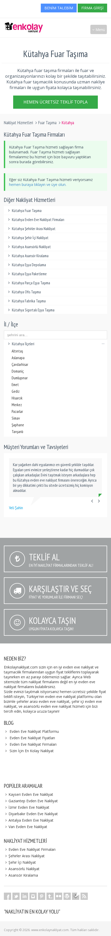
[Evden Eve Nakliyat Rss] (84, 896)
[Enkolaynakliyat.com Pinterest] (41, 896)
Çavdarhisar (20, 364)
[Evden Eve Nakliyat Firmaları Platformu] (23, 24)
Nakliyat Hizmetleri (18, 122)
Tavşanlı (17, 431)
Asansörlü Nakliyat (24, 868)
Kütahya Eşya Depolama (29, 264)
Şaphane (18, 424)
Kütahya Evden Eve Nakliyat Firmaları (38, 219)
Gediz (16, 391)
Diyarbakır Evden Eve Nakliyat (33, 813)
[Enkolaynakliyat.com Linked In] (24, 896)
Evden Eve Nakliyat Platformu (34, 731)
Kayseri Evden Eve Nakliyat (31, 794)
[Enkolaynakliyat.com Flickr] (58, 896)
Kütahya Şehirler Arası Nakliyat (34, 228)
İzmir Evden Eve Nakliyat (29, 807)
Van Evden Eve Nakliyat (28, 826)
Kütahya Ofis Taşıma (26, 291)
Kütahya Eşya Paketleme (29, 273)
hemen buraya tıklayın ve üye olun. (37, 184)
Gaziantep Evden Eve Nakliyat (33, 800)
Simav (16, 418)
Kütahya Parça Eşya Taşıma (31, 282)
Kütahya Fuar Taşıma (27, 210)
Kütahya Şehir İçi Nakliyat (30, 237)
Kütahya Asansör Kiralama (30, 255)
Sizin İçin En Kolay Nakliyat (32, 750)
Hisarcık (17, 398)
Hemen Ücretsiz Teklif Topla (55, 102)
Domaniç (18, 371)
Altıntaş (17, 351)
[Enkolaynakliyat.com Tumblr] (50, 896)
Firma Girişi (92, 7)
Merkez (17, 404)
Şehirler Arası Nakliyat (27, 855)
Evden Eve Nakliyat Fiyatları (32, 737)
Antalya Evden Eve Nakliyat (31, 820)
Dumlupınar (20, 377)
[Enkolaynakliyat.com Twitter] (16, 896)
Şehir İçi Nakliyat (22, 862)
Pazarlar (17, 411)
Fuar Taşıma (47, 122)
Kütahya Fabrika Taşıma (29, 300)
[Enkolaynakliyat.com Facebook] (7, 896)
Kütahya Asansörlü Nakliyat (31, 246)
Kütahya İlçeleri (23, 343)
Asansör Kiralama (23, 875)
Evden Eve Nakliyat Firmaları (33, 744)
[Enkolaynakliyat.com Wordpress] (67, 896)
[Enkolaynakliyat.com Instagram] (33, 896)
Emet (15, 384)
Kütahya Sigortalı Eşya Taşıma (33, 310)
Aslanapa (18, 357)
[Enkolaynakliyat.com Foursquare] (75, 896)
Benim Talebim (58, 7)
